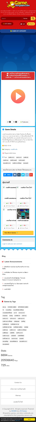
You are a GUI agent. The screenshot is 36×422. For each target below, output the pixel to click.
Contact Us (18, 382)
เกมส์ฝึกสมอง (5, 332)
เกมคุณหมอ (5, 315)
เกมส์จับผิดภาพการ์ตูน (7, 327)
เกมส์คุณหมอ (16, 321)
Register (32, 24)
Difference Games (23, 307)
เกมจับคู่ (11, 315)
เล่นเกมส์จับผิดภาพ (14, 341)
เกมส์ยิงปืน (12, 332)
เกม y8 (15, 312)
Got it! (29, 419)
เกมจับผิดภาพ (17, 315)
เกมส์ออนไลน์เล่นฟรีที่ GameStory (18, 4)
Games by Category (19, 31)
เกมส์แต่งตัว (13, 335)
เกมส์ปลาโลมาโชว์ (25, 198)
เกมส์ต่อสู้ (26, 327)
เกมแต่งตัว (21, 338)
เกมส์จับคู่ (23, 321)
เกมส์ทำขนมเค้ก (13, 160)
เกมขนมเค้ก (25, 163)
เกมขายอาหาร (22, 312)
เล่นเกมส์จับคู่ (5, 341)
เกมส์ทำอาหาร (11, 157)
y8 (3, 310)
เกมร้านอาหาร (13, 318)
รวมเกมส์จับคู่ (8, 310)
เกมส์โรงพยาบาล (6, 338)
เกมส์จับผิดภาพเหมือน (18, 327)
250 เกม (4, 307)
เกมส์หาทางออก (6, 335)
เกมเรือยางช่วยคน (11, 220)
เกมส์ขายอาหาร (21, 318)
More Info (17, 420)
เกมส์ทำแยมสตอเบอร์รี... (12, 198)
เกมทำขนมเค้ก (22, 160)
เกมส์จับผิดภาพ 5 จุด (15, 324)
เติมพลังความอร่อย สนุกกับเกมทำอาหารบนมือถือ (15, 267)
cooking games (12, 307)
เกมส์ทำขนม (5, 160)
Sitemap (18, 395)
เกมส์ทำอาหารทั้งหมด (17, 163)
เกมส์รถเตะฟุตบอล (23, 220)
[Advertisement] (18, 53)
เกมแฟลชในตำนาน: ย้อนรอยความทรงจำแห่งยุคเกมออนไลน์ (15, 284)
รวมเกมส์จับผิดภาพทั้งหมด (18, 310)
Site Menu (8, 24)
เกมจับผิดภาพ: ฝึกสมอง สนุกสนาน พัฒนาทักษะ (15, 273)
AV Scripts (23, 411)
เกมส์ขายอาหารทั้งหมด (7, 321)
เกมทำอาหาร (19, 157)
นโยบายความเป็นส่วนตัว (18, 389)
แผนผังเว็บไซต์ (18, 402)
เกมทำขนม (24, 315)
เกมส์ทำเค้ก (14, 149)
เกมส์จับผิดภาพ (6, 324)
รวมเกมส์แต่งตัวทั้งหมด (7, 312)
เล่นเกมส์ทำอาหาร (7, 163)
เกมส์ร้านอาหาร (19, 332)
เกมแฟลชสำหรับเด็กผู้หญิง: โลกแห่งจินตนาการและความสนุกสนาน (13, 279)
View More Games (10, 233)
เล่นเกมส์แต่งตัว (6, 344)
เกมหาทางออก (14, 338)
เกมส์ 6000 (7, 289)
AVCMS (13, 411)
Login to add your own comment (12, 244)
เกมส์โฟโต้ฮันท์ (21, 335)
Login (23, 24)
